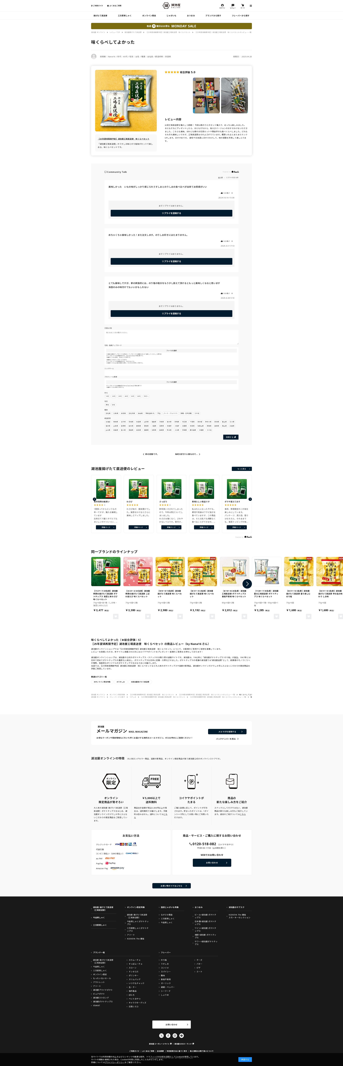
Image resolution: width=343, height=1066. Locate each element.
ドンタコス (134, 971)
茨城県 (161, 422)
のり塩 (164, 960)
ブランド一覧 (99, 952)
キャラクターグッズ (137, 1002)
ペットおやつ (135, 998)
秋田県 (138, 422)
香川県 (123, 430)
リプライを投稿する (171, 213)
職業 (106, 410)
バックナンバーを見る (226, 739)
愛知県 (146, 426)
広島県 (232, 426)
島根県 (216, 426)
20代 (113, 396)
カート (243, 8)
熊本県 (169, 430)
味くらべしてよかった (247, 694)
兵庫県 (184, 426)
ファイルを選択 (171, 351)
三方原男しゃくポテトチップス (138, 929)
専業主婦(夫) (150, 413)
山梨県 (115, 426)
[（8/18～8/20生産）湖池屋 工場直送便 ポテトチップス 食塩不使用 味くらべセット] (234, 571)
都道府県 (108, 418)
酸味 (163, 975)
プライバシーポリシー (115, 1062)
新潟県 (216, 422)
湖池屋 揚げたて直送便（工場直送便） (103, 908)
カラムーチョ (135, 960)
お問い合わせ (212, 862)
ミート (199, 971)
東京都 (199, 422)
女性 (113, 405)
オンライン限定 (149, 15)
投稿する (229, 437)
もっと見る (242, 469)
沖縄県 (201, 430)
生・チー (133, 987)
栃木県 (169, 422)
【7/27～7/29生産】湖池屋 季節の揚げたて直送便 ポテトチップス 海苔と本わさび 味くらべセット (105, 595)
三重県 (154, 426)
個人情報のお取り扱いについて (202, 1051)
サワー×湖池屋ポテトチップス (206, 943)
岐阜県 (131, 426)
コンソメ (165, 967)
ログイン (222, 8)
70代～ (146, 396)
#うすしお (121, 682)
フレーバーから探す (240, 15)
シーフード (166, 991)
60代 (139, 396)
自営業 (123, 413)
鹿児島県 (193, 430)
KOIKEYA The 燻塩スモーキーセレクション (239, 916)
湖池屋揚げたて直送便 (132, 32)
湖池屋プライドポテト (103, 990)
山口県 (108, 430)
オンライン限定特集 (117, 694)
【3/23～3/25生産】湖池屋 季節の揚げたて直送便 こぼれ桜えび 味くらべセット (137, 594)
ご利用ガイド (98, 6)
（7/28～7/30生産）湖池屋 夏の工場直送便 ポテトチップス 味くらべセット (266, 594)
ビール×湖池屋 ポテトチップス (205, 916)
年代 (106, 393)
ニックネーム (109, 368)
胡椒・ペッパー (168, 987)
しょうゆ (165, 995)
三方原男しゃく (125, 15)
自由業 (140, 413)
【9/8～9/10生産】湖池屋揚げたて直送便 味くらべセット (170, 594)
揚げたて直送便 (100, 15)
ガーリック (166, 983)
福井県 (108, 426)
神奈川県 (208, 422)
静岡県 (138, 426)
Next (247, 584)
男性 (107, 405)
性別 (106, 401)
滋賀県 (161, 426)
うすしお (132, 697)
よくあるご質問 (115, 6)
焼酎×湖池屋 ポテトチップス (205, 936)
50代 (132, 396)
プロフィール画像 (111, 377)
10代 (107, 396)
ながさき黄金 (167, 914)
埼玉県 (184, 422)
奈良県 (192, 426)
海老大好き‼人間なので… (186, 454)
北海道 (108, 422)
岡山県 (224, 426)
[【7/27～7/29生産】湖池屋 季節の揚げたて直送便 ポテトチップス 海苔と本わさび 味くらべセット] (106, 571)
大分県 (177, 430)
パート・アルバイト (171, 413)
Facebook (168, 1035)
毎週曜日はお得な (171, 26)
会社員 (108, 413)
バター (199, 964)
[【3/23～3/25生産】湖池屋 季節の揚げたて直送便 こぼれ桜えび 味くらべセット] (138, 571)
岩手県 (123, 422)
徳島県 (115, 430)
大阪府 (177, 426)
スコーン (133, 967)
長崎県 (161, 430)
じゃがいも (171, 15)
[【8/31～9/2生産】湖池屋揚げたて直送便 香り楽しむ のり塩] (299, 571)
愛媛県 (131, 430)
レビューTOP (115, 32)
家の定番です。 (152, 454)
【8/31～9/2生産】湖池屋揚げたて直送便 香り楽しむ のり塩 (298, 594)
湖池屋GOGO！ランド (183, 1044)
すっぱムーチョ (135, 964)
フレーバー (166, 952)
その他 (197, 413)
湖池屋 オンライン (98, 32)
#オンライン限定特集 (102, 682)
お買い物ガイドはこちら (171, 886)
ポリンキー (134, 975)
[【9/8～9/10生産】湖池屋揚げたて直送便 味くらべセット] (170, 571)
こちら (243, 814)
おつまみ (191, 15)
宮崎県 (184, 430)
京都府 (169, 426)
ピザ (198, 967)
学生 (159, 413)
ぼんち (132, 995)
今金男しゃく (99, 917)
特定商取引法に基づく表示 (177, 1051)
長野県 (123, 426)
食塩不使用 (166, 979)
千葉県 (192, 422)
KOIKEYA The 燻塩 (135, 938)
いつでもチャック (137, 983)
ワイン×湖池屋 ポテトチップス (205, 929)
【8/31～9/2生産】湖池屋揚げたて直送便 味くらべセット (202, 594)
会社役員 (132, 413)
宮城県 (131, 422)
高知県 (138, 430)
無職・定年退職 (186, 413)
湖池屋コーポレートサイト (159, 1044)
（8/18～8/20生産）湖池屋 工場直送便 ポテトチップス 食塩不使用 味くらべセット (234, 594)
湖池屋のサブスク (237, 907)
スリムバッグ (135, 979)
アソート (131, 935)
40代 (126, 396)
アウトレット (99, 982)
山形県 (146, 422)
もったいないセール (102, 978)
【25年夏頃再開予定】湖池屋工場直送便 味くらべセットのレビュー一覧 (223, 32)
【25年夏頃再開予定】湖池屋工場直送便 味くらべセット (168, 32)
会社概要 (160, 1051)
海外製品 (133, 991)
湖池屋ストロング (101, 997)
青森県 (115, 422)
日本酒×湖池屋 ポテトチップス (205, 922)
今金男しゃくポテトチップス (138, 922)
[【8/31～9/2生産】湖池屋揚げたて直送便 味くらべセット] (202, 571)
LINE (181, 1035)
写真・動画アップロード (113, 345)
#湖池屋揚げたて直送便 (140, 682)
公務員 (115, 413)
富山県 (224, 422)
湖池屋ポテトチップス (103, 1001)
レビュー (233, 8)
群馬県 (177, 422)
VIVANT (96, 1005)
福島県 (154, 422)
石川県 (232, 422)
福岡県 (146, 430)
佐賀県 (154, 430)
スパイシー (166, 971)
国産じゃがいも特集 (170, 907)
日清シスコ (134, 1006)
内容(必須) (108, 328)
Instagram (175, 1035)
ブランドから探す (213, 15)
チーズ (199, 960)
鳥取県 (209, 426)
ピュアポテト (99, 994)
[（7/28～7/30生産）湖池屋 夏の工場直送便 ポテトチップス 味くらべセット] (266, 571)
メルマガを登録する (227, 731)
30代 (120, 396)
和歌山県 (200, 426)
